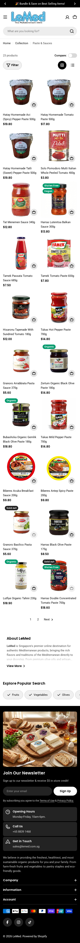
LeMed (17, 936)
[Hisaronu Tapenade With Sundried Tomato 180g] (21, 307)
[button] (5, 3)
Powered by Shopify (35, 936)
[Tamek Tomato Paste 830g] (59, 253)
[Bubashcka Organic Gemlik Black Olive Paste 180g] (21, 415)
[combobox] (40, 31)
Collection (21, 43)
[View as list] (72, 65)
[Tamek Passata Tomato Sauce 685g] (21, 253)
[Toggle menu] (5, 17)
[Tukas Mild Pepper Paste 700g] (59, 415)
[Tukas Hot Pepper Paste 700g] (59, 307)
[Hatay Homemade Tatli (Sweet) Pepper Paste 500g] (21, 146)
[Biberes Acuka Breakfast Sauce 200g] (21, 468)
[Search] (72, 31)
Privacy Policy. (65, 800)
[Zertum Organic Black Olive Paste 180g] (59, 361)
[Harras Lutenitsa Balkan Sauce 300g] (59, 200)
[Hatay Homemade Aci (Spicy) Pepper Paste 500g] (21, 92)
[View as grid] (62, 65)
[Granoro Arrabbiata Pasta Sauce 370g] (21, 361)
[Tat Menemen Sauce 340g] (21, 200)
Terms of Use (47, 800)
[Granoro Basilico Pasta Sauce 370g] (21, 522)
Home (7, 43)
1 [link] (30, 619)
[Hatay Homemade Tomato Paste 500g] (59, 92)
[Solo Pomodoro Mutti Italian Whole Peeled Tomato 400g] (59, 146)
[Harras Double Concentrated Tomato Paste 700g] (59, 576)
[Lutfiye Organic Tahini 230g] (21, 576)
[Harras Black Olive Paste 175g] (59, 522)
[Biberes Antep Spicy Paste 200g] (59, 468)
